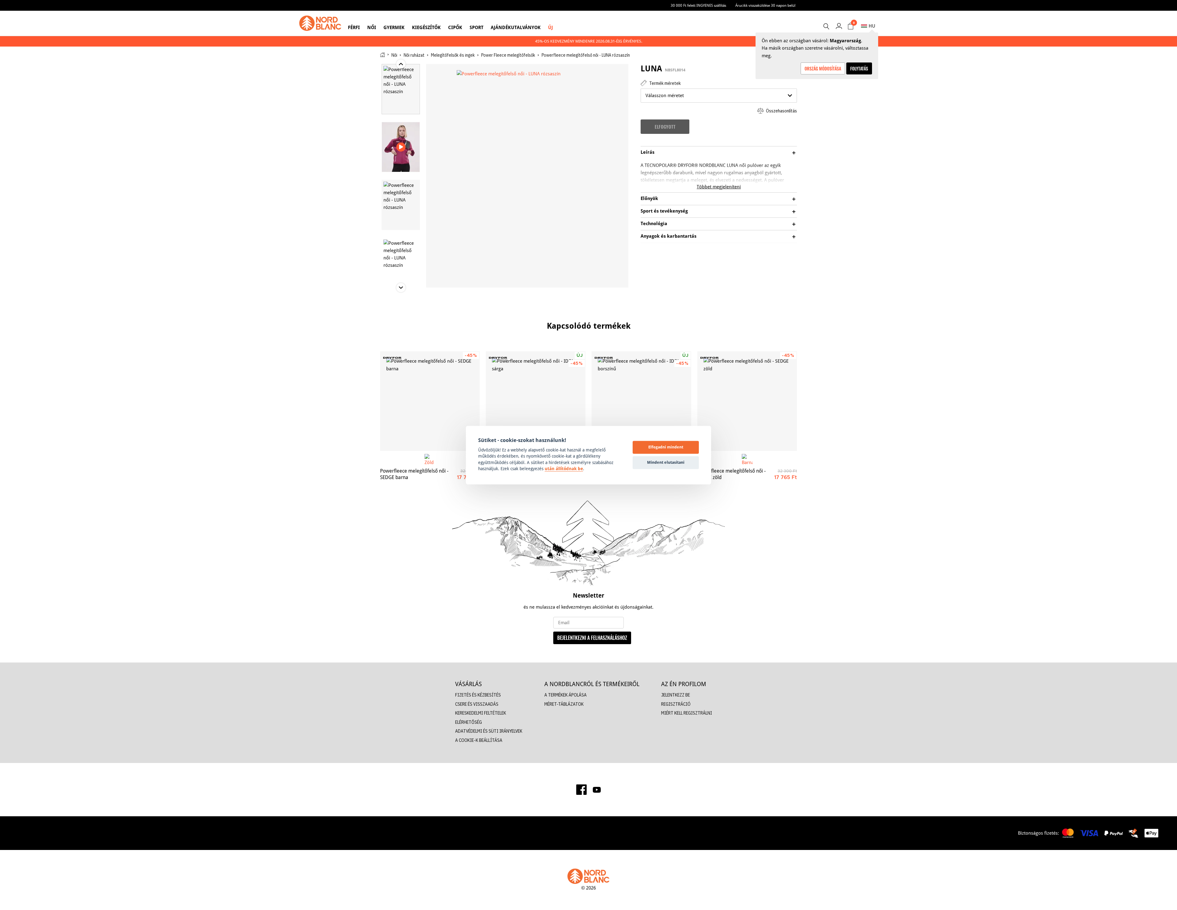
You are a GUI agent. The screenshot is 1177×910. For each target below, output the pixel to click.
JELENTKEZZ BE (675, 695)
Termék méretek (664, 83)
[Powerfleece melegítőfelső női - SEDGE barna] (430, 401)
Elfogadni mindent (665, 447)
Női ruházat (414, 55)
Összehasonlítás (781, 111)
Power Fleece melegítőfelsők (508, 55)
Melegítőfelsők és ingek (453, 55)
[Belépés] (838, 26)
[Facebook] (581, 789)
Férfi (354, 27)
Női (371, 27)
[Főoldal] (382, 54)
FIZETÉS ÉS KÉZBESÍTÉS (478, 695)
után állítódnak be (564, 468)
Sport (476, 27)
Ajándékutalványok (516, 27)
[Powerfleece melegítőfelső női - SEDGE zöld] (747, 401)
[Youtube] (597, 789)
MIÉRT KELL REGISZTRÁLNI (686, 713)
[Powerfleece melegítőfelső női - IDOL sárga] (535, 401)
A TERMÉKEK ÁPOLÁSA (565, 695)
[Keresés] (826, 26)
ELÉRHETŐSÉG (468, 722)
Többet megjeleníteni (719, 187)
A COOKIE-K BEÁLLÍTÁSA (478, 740)
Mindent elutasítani (665, 462)
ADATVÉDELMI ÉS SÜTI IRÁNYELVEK (488, 731)
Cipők (455, 27)
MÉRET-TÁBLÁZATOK (564, 704)
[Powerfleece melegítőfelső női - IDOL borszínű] (641, 401)
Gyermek (394, 27)
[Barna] (747, 459)
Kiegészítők (426, 27)
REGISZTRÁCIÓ (676, 704)
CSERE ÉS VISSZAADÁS (476, 704)
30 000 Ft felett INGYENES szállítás (698, 5)
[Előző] (358, 408)
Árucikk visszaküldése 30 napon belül (765, 5)
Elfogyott (665, 126)
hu (872, 26)
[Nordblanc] (320, 23)
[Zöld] (430, 459)
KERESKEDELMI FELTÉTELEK (480, 713)
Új (550, 27)
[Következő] (818, 408)
